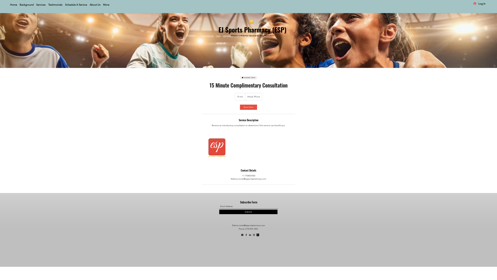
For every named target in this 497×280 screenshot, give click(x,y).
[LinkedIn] (250, 235)
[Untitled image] (217, 148)
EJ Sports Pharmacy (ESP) (252, 29)
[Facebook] (246, 235)
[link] (248, 107)
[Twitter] (258, 235)
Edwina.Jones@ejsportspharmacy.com (248, 225)
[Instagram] (254, 235)
